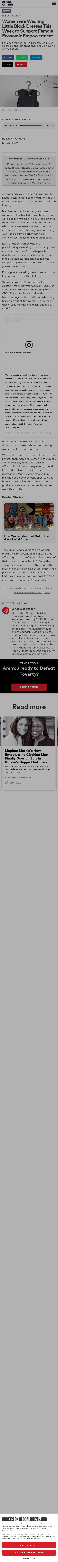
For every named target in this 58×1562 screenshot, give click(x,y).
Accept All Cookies (29, 1545)
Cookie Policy (29, 1558)
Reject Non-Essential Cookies (29, 1552)
